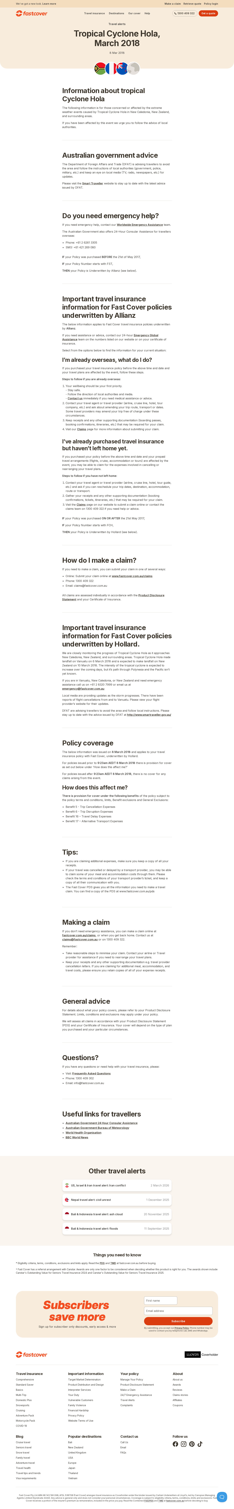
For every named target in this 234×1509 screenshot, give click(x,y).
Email (123, 1447)
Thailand (73, 1473)
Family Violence (77, 1405)
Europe (72, 1462)
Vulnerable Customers (80, 1400)
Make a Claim (128, 1389)
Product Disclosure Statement (137, 1384)
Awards (177, 1384)
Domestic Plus (24, 1400)
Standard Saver (25, 1384)
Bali (70, 1442)
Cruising (20, 1410)
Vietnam (72, 1478)
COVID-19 (21, 1425)
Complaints (126, 1405)
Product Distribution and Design (86, 1384)
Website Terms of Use (80, 1420)
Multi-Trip (21, 1394)
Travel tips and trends (28, 1473)
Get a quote (208, 13)
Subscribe (178, 1321)
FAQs (123, 1452)
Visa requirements (26, 1478)
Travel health (23, 1467)
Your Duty (73, 1394)
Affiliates (177, 1400)
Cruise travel (23, 1442)
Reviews (177, 1389)
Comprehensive (25, 1379)
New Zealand (75, 1447)
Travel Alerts (127, 1400)
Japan (71, 1467)
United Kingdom (77, 1452)
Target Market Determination (84, 1379)
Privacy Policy (182, 1328)
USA (70, 1457)
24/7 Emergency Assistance (136, 1394)
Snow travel (22, 1452)
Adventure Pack (25, 1415)
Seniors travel (24, 1447)
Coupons (178, 1405)
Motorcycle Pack (25, 1420)
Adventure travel (25, 1462)
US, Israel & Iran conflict (46, 3)
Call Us (124, 1442)
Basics (19, 1389)
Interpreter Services (79, 1389)
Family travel (23, 1457)
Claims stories (180, 1394)
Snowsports (22, 1405)
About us (178, 1379)
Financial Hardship (78, 1410)
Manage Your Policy (131, 1379)
